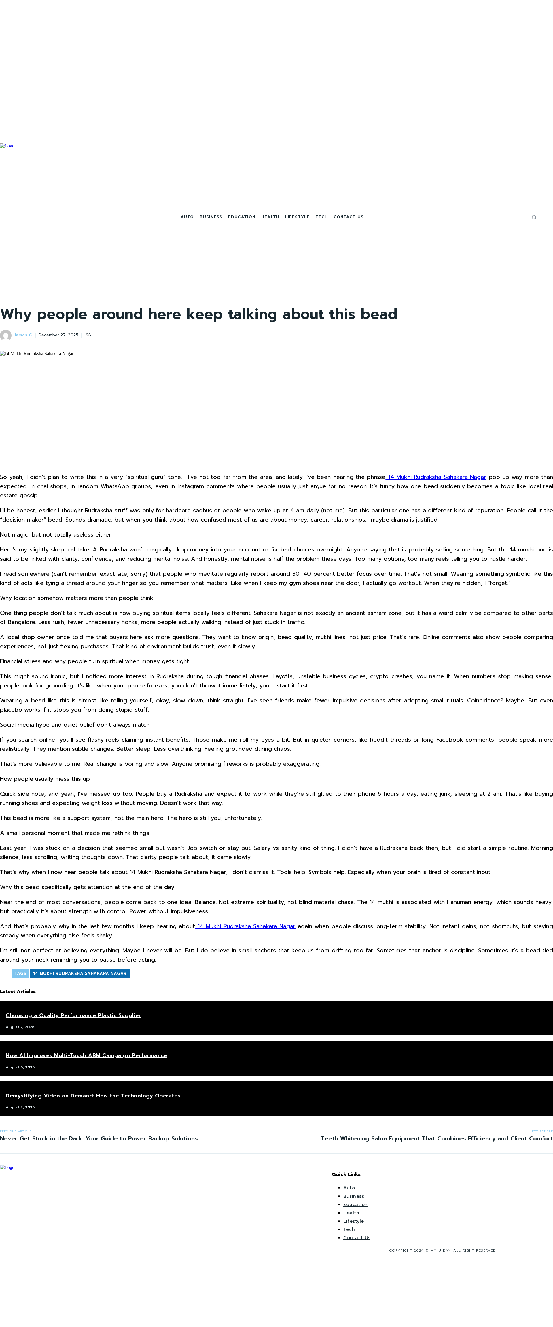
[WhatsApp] (162, 334)
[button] (534, 217)
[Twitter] (521, 217)
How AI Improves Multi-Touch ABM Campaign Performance (86, 1055)
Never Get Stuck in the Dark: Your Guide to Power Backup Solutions (99, 1138)
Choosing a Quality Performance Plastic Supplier (73, 1015)
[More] (184, 334)
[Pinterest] (141, 334)
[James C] (6, 335)
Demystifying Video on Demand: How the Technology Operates (93, 1096)
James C (23, 335)
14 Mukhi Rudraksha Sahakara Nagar (80, 973)
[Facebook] (507, 217)
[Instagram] (514, 217)
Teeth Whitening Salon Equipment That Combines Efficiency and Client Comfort (437, 1138)
